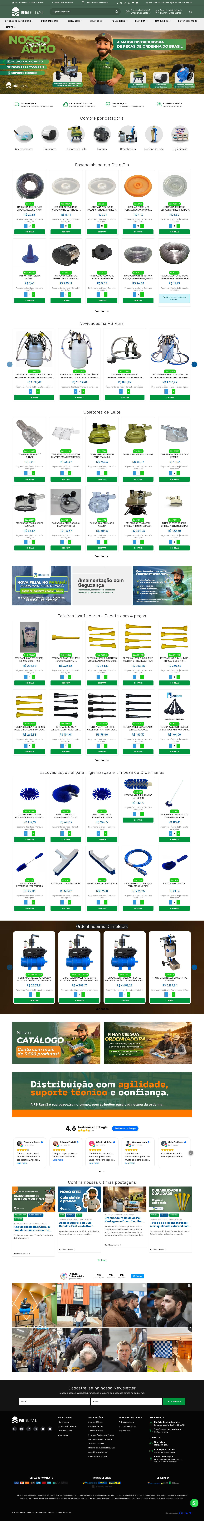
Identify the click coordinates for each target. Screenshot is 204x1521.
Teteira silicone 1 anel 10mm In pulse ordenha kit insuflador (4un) (29, 730)
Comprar (29, 232)
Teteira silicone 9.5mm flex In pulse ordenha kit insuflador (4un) (102, 661)
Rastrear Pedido (95, 1426)
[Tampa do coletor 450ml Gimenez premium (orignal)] (174, 502)
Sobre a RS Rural (95, 1422)
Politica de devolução (97, 1456)
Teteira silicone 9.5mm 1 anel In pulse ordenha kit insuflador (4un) (174, 661)
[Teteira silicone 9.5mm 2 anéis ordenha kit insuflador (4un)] (138, 637)
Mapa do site (124, 1431)
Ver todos (102, 311)
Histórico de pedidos (67, 1426)
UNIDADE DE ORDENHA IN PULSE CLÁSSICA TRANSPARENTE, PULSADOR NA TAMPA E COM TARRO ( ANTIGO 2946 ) (79, 377)
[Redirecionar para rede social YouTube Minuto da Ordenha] (133, 3)
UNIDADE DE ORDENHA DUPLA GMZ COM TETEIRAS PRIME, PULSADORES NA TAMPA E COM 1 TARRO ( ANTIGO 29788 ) (170, 377)
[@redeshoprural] (63, 1276)
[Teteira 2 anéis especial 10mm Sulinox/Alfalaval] (138, 706)
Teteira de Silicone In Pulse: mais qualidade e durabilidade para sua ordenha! (170, 1226)
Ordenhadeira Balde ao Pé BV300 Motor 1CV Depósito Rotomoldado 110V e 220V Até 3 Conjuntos (124, 981)
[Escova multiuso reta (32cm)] (66, 862)
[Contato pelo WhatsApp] (194, 1503)
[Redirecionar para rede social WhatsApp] (129, 3)
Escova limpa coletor (174, 883)
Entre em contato (126, 1422)
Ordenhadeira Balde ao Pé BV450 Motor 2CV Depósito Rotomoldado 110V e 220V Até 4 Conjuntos (79, 981)
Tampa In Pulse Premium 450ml (138, 454)
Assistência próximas (97, 1452)
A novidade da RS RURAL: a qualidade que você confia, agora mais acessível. (32, 1230)
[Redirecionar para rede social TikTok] (125, 3)
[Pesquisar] (116, 11)
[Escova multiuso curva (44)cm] (102, 862)
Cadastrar (175, 13)
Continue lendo (21, 1254)
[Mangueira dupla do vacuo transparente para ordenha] (174, 255)
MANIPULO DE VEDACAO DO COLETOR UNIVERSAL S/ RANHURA (102, 279)
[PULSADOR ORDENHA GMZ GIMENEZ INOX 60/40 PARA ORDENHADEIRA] (66, 255)
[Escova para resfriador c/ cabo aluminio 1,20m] (174, 793)
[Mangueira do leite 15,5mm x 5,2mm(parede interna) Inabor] (138, 255)
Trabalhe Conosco (96, 1443)
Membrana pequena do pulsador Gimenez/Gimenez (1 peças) (65, 210)
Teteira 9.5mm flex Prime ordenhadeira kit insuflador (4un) (102, 730)
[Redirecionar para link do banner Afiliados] (162, 586)
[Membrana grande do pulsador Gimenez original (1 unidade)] (174, 186)
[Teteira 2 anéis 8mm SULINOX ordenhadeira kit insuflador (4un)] (174, 706)
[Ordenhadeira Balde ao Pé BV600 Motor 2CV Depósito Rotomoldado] (34, 952)
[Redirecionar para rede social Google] (117, 3)
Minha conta (63, 1422)
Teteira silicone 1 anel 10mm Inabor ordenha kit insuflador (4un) (66, 661)
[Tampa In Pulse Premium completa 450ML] (102, 433)
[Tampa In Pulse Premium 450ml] (138, 433)
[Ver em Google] (19, 1143)
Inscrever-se (174, 1401)
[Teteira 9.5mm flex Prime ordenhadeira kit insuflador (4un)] (102, 706)
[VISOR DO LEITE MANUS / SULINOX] (29, 433)
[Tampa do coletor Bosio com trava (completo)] (66, 502)
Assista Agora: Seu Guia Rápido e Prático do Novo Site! (76, 1226)
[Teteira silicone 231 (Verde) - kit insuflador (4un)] (29, 637)
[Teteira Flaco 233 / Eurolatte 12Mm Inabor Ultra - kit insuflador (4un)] (66, 706)
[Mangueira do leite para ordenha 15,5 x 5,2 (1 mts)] (29, 186)
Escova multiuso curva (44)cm (102, 883)
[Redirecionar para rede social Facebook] (137, 3)
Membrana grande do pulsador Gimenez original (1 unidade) (174, 210)
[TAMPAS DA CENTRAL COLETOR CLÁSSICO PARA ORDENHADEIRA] (66, 433)
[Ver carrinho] (190, 11)
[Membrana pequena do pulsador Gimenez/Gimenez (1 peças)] (66, 186)
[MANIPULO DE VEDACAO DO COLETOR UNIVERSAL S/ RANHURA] (102, 255)
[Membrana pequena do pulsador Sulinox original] (138, 186)
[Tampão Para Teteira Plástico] (29, 255)
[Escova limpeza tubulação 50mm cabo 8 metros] (138, 862)
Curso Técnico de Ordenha (100, 1439)
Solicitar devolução (127, 1426)
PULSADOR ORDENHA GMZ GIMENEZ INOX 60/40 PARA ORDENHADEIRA (65, 279)
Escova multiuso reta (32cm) (65, 883)
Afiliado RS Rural (95, 1431)
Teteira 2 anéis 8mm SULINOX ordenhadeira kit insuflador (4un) (174, 730)
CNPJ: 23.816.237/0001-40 (60, 1512)
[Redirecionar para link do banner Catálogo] (56, 1043)
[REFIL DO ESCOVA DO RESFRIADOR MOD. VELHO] (66, 793)
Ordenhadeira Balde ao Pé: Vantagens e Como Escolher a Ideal (124, 1221)
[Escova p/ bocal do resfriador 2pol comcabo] (29, 862)
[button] (4, 62)
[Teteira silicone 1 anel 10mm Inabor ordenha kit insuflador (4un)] (66, 637)
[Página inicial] (28, 11)
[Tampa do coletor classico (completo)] (29, 502)
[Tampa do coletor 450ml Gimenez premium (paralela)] (138, 502)
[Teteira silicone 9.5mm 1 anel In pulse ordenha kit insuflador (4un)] (174, 637)
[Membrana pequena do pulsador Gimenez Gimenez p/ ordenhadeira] (102, 186)
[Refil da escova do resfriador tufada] (102, 793)
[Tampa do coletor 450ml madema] (102, 502)
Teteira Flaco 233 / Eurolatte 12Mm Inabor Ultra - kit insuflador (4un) (66, 730)
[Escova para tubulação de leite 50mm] (138, 784)
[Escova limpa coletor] (174, 862)
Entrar (163, 13)
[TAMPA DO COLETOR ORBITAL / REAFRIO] (174, 433)
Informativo (63, 1435)
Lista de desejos (65, 1431)
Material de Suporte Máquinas (101, 1448)
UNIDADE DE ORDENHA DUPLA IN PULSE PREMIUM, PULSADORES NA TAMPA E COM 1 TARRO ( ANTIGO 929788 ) (34, 377)
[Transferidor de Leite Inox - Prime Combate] (170, 952)
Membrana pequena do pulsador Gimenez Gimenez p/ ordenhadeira (102, 210)
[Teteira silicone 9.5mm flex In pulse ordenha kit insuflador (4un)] (102, 637)
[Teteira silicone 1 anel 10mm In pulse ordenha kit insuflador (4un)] (29, 706)
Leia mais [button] (22, 1163)
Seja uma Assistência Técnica (101, 1435)
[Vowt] (179, 1512)
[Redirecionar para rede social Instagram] (121, 3)
